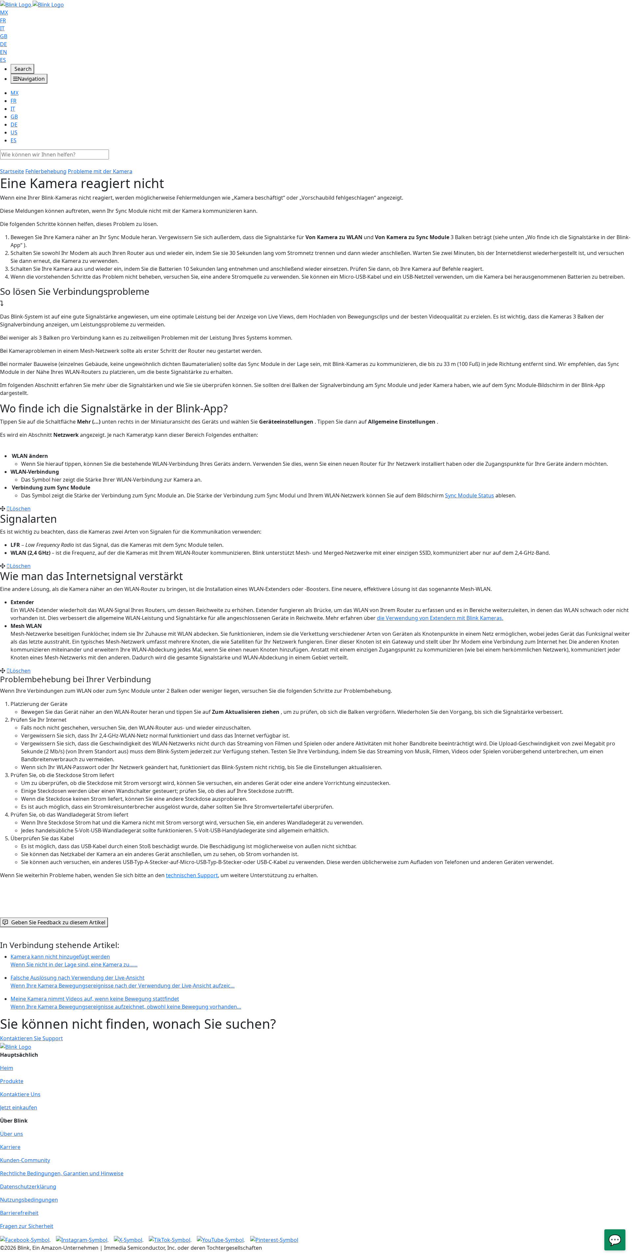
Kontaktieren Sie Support (31, 1038)
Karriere (10, 1147)
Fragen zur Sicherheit (26, 1226)
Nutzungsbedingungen (29, 1199)
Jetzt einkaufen (18, 1107)
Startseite (12, 171)
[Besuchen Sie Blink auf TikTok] (170, 1239)
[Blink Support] (32, 4)
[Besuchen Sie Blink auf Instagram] (82, 1239)
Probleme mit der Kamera (100, 171)
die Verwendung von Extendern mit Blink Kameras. (440, 618)
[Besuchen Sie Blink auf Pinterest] (274, 1239)
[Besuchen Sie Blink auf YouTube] (221, 1239)
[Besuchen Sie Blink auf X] (129, 1239)
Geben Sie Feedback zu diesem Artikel (58, 922)
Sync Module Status (469, 495)
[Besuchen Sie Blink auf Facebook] (25, 1239)
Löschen (20, 508)
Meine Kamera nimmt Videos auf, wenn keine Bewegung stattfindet (126, 1002)
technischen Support (192, 875)
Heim (6, 1068)
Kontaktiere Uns (20, 1094)
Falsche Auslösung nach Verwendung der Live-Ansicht (123, 981)
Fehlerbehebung (45, 171)
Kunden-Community (25, 1160)
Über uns (11, 1133)
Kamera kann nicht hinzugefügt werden (74, 960)
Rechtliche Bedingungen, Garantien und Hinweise (61, 1173)
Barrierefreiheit (19, 1212)
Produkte (11, 1081)
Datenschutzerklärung (28, 1186)
